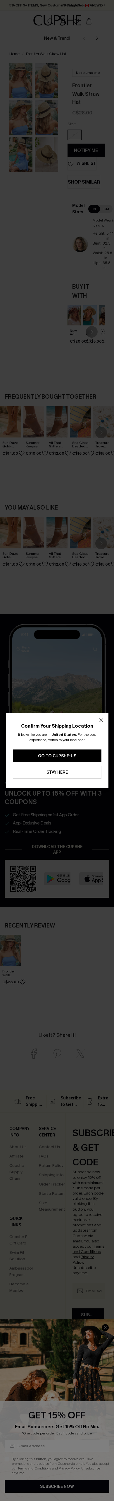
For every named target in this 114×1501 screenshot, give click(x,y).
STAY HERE (57, 772)
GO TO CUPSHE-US (57, 756)
